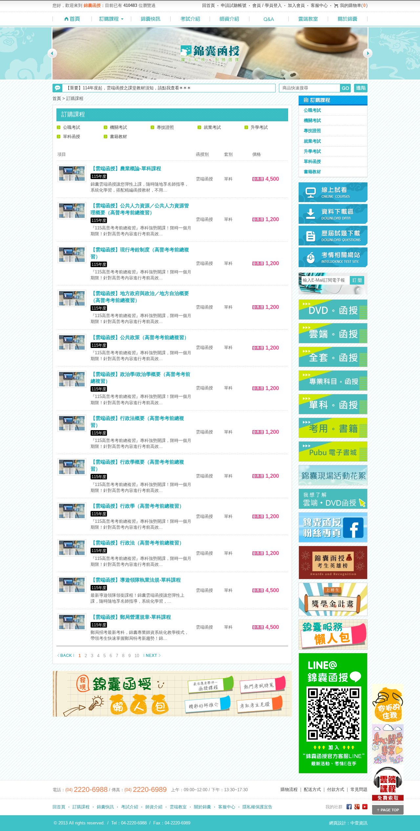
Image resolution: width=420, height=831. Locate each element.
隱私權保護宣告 (257, 806)
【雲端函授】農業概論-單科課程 (126, 168)
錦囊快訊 (105, 806)
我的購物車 (350, 5)
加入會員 (296, 5)
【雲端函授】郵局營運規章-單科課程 (131, 617)
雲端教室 (178, 806)
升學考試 (259, 127)
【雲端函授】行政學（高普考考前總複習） (137, 506)
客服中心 (319, 5)
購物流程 (289, 789)
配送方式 (312, 789)
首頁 (56, 98)
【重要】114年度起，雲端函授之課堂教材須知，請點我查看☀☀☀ (128, 87)
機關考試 (118, 127)
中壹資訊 (359, 822)
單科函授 (71, 136)
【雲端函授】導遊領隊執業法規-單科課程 (136, 580)
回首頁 (208, 5)
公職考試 (71, 127)
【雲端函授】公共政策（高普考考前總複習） (140, 337)
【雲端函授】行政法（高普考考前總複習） (137, 542)
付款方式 (335, 789)
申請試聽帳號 (233, 5)
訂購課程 (81, 806)
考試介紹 (129, 806)
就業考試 (212, 127)
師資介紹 (153, 806)
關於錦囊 (202, 806)
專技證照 (165, 127)
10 (137, 655)
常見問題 (359, 789)
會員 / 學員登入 (267, 5)
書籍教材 (118, 136)
